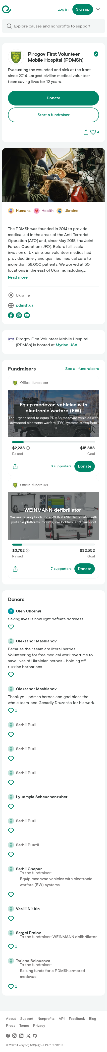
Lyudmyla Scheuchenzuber (41, 796)
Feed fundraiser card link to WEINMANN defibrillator (44, 483)
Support (26, 1019)
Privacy (39, 1026)
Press (10, 1026)
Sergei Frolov (28, 932)
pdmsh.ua (25, 305)
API (62, 1019)
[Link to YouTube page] (27, 315)
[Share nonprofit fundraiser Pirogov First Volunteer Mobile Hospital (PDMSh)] (15, 466)
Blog (92, 1019)
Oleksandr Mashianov (36, 641)
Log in (62, 9)
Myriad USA (66, 344)
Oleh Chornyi (28, 611)
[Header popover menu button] (98, 9)
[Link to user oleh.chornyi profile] (11, 611)
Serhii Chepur (29, 869)
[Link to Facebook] (8, 1035)
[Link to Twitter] (28, 1035)
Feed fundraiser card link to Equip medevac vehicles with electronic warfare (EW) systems (49, 381)
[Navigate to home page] (19, 9)
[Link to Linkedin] (21, 1035)
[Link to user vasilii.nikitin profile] (11, 909)
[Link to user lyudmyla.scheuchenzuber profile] (11, 797)
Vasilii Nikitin (28, 908)
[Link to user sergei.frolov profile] (11, 933)
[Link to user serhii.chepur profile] (11, 869)
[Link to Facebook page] (11, 315)
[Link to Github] (35, 1035)
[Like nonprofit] (93, 132)
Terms (24, 1026)
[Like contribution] (11, 627)
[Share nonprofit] (86, 132)
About (11, 1019)
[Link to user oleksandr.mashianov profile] (11, 641)
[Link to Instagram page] (19, 315)
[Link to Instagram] (14, 1035)
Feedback (77, 1019)
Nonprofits (46, 1019)
